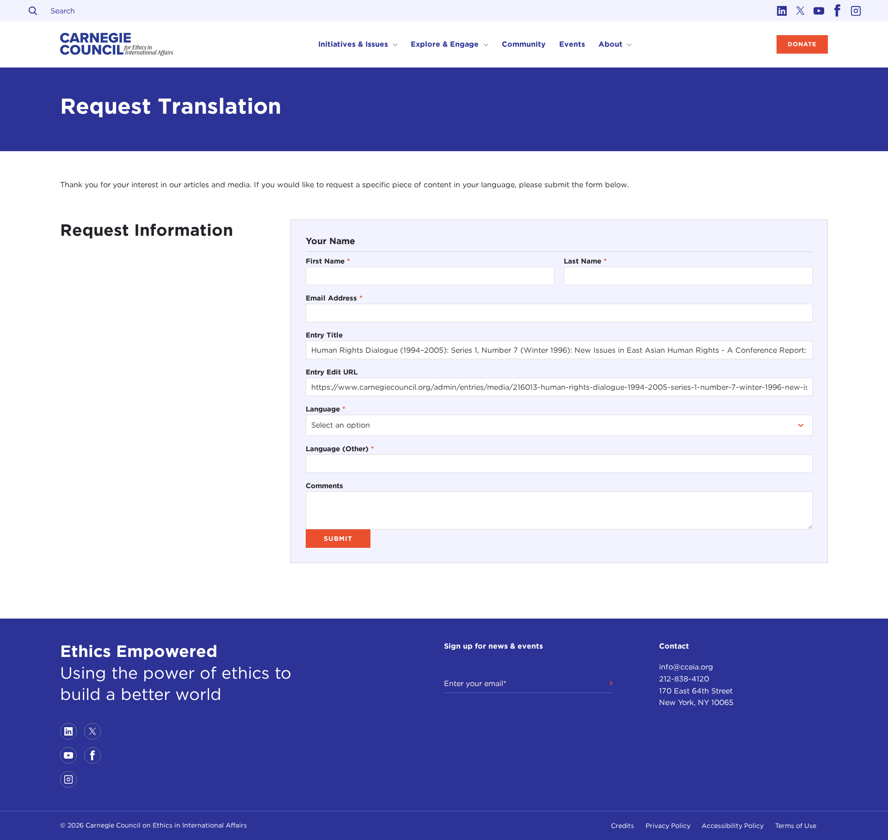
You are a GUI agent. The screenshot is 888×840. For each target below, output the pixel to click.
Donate (802, 44)
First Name (328, 261)
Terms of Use (795, 825)
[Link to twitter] (800, 10)
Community (524, 44)
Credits (622, 825)
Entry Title (324, 335)
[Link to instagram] (855, 10)
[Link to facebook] (837, 10)
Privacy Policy (668, 825)
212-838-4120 (684, 678)
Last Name (585, 261)
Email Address (334, 298)
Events (572, 44)
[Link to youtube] (818, 10)
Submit (338, 538)
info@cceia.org (686, 666)
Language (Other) (340, 448)
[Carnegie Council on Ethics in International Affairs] (116, 44)
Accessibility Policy (733, 825)
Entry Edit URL (332, 372)
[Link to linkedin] (781, 10)
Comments (324, 485)
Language (325, 409)
